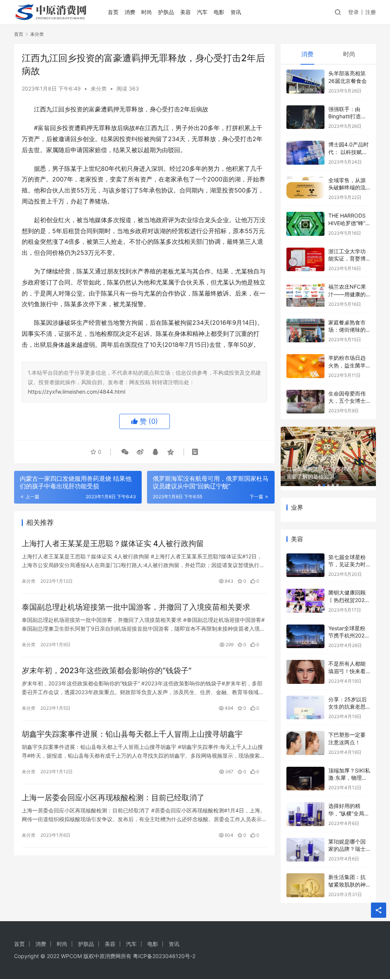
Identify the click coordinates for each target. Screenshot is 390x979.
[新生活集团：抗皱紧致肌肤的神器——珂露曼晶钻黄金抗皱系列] (305, 885)
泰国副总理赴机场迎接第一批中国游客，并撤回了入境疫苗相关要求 (136, 607)
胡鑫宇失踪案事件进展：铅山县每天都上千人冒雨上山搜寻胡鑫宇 (132, 734)
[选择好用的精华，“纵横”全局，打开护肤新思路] (305, 814)
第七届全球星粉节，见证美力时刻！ (347, 564)
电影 (219, 12)
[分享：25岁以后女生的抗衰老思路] (305, 708)
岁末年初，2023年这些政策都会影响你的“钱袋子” (107, 670)
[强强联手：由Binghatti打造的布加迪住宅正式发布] (305, 117)
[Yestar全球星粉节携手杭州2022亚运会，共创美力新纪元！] (305, 636)
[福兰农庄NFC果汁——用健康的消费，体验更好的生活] (305, 295)
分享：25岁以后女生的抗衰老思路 (347, 706)
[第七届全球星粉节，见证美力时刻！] (305, 565)
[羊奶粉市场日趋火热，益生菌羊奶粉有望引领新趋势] (305, 366)
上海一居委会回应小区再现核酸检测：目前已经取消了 (113, 797)
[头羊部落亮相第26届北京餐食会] (305, 82)
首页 (113, 12)
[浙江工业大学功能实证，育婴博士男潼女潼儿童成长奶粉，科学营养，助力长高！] (305, 260)
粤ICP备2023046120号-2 (164, 956)
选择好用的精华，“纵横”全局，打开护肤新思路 (348, 813)
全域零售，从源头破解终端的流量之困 (347, 187)
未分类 (99, 88)
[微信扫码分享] (125, 452)
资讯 (235, 12)
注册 (370, 12)
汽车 (202, 12)
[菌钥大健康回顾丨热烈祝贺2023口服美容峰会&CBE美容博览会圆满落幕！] (305, 601)
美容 (185, 12)
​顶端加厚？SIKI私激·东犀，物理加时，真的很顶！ (349, 777)
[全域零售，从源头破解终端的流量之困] (305, 188)
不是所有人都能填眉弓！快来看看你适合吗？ (347, 671)
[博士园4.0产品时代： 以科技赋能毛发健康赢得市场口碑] (305, 153)
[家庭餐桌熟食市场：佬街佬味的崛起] (305, 331)
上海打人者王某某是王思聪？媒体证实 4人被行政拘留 (113, 543)
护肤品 (166, 12)
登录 (353, 12)
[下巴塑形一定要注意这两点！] (305, 743)
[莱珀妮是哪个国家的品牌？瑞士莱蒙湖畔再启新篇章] (305, 850)
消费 (130, 12)
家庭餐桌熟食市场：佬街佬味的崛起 (347, 329)
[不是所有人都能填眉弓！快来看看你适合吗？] (305, 672)
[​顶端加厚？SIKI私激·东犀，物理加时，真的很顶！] (305, 779)
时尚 (146, 12)
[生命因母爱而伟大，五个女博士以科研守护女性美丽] (305, 402)
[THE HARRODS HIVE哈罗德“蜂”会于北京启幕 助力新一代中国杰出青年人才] (305, 224)
